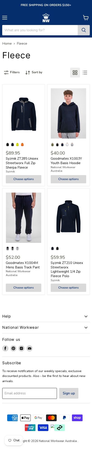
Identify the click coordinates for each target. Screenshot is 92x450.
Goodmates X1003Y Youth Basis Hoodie (66, 160)
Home (7, 44)
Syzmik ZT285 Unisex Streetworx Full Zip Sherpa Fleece (22, 163)
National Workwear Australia (63, 169)
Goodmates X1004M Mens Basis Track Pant (23, 265)
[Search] (84, 30)
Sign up (69, 393)
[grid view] (75, 72)
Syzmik (10, 171)
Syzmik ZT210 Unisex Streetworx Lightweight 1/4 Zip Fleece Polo (67, 269)
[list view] (85, 72)
